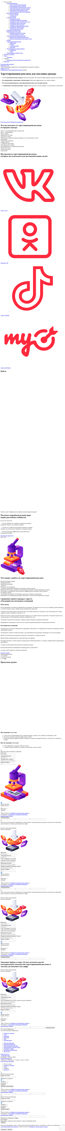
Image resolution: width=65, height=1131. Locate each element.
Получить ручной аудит (7, 535)
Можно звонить (5, 804)
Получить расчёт (5, 653)
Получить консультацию (7, 64)
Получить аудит (5, 817)
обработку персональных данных (20, 813)
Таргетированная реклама (15, 70)
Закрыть (3, 1122)
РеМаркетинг (4, 70)
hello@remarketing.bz (6, 1058)
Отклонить (3, 1129)
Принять (10, 1129)
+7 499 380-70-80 (5, 1055)
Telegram (3, 810)
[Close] (1, 750)
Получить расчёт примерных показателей (12, 122)
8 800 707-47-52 (5, 65)
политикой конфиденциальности (9, 1126)
